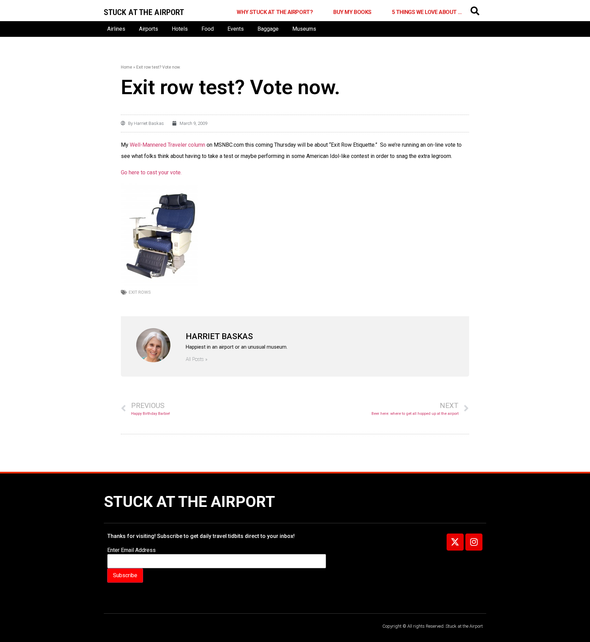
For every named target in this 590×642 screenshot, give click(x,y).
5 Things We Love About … (427, 12)
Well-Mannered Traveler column (168, 145)
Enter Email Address (131, 550)
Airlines (116, 29)
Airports (148, 29)
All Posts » (197, 359)
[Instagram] (473, 542)
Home (126, 67)
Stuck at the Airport (189, 502)
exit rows (140, 292)
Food (207, 29)
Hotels (180, 29)
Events (235, 29)
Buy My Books (352, 12)
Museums (304, 29)
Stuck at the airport (144, 12)
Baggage (268, 29)
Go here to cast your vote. (151, 172)
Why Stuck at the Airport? (275, 12)
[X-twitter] (455, 542)
